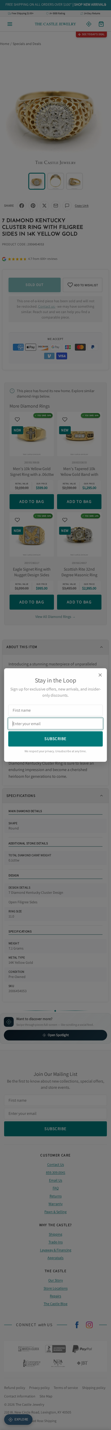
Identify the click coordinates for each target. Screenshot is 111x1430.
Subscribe (55, 738)
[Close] (100, 675)
